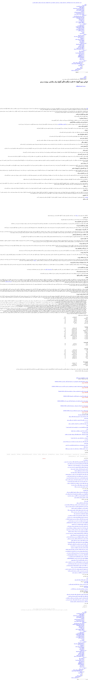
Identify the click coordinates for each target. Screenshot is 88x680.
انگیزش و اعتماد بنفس (80, 27)
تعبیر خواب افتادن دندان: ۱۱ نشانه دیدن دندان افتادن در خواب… (77, 483)
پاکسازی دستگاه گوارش (62, 124)
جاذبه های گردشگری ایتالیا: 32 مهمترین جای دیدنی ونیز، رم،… (77, 467)
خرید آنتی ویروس (13, 454)
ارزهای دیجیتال (81, 61)
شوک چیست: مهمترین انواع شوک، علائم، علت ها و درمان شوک (77, 594)
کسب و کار (84, 5)
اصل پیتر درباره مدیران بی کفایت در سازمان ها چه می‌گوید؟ (78, 570)
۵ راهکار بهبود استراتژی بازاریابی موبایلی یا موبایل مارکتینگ (78, 531)
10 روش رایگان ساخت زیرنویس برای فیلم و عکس (79, 540)
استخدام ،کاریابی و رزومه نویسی (78, 8)
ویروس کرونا (81, 42)
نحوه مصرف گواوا (79, 377)
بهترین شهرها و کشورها (80, 44)
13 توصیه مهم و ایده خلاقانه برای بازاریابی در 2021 (79, 567)
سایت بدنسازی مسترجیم (76, 454)
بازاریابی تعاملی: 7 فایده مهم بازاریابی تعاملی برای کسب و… (78, 515)
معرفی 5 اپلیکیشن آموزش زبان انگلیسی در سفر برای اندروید (78, 495)
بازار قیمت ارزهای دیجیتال (77, 62)
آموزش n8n (61, 454)
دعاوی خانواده (19, 454)
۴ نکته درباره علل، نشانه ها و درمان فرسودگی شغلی (79, 535)
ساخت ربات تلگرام (44, 454)
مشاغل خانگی (81, 7)
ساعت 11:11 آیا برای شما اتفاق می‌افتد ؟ (81, 470)
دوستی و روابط (81, 18)
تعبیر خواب (82, 20)
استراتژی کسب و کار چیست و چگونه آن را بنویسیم (79, 547)
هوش (83, 32)
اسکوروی (86, 197)
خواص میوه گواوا (85, 377)
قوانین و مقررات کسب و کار (79, 14)
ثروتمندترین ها (81, 658)
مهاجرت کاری (81, 45)
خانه (85, 4)
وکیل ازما (39, 454)
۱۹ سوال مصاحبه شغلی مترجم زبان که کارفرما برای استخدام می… (76, 551)
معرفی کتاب (82, 24)
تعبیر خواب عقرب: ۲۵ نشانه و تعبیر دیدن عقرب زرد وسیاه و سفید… (76, 474)
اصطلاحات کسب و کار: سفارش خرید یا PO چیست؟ (79, 545)
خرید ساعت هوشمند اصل (51, 454)
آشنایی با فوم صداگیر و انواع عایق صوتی (81, 579)
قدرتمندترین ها (81, 53)
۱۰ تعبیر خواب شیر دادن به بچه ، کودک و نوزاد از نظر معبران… (77, 481)
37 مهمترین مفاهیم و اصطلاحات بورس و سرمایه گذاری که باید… (77, 536)
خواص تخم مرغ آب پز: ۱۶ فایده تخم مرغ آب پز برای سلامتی (78, 465)
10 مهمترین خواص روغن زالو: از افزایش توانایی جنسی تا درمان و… (77, 599)
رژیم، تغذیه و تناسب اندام (79, 39)
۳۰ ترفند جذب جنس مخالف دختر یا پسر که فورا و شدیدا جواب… (77, 476)
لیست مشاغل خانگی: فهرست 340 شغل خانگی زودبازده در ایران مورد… (76, 461)
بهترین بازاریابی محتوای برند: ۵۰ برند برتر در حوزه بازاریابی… (78, 520)
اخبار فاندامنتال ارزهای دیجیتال (77, 63)
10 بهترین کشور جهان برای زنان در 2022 (81, 486)
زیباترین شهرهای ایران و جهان (79, 656)
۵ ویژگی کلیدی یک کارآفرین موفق (82, 502)
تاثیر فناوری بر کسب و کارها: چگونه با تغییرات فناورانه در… (78, 556)
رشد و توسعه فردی (80, 25)
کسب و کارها (77, 69)
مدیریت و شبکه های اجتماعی (79, 12)
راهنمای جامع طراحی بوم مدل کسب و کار (81, 513)
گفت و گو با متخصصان (80, 625)
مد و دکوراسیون (81, 19)
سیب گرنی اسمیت (8, 281)
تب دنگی (76, 215)
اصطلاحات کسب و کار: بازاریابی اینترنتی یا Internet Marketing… (77, 558)
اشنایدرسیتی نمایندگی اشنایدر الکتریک (27, 454)
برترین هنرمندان (81, 54)
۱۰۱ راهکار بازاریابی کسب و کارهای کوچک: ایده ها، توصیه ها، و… (77, 565)
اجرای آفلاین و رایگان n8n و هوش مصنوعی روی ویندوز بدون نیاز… (77, 533)
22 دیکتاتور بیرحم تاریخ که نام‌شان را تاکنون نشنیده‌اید (79, 601)
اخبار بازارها (82, 64)
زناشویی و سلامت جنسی (80, 21)
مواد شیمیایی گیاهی (48, 269)
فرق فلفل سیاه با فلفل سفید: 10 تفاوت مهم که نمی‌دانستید (78, 596)
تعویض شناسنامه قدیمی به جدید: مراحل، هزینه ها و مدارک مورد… (77, 477)
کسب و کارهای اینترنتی (80, 10)
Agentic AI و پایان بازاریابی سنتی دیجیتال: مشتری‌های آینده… (78, 563)
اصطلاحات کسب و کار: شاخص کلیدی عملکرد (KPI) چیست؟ (78, 542)
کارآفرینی (82, 11)
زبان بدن (82, 31)
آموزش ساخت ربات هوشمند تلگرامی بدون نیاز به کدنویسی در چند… (76, 561)
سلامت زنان (82, 41)
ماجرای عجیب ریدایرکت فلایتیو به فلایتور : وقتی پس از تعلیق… (77, 538)
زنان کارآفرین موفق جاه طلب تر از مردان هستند (80, 524)
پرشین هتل (57, 454)
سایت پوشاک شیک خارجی (68, 454)
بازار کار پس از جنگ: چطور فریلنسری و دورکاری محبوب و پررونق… (76, 506)
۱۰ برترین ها (82, 58)
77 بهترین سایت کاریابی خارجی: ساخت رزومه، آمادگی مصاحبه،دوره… (76, 504)
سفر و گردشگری (83, 43)
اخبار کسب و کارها (75, 70)
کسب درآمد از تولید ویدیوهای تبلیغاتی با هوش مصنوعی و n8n (78, 510)
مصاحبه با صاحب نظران (80, 29)
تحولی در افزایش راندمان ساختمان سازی (81, 497)
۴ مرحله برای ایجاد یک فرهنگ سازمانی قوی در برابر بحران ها (78, 517)
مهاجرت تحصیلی (81, 46)
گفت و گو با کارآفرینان (80, 6)
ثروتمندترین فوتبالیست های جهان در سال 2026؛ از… (79, 588)
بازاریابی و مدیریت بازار (80, 13)
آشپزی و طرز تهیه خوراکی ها (83, 414)
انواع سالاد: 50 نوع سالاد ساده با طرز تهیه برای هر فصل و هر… (77, 463)
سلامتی (84, 34)
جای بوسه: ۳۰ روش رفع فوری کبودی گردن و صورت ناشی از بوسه (77, 479)
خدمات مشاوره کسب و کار (84, 454)
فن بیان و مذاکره (81, 30)
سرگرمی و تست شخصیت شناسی (78, 624)
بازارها (85, 60)
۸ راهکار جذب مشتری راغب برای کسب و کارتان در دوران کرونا (77, 529)
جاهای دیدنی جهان (81, 47)
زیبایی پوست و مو (81, 37)
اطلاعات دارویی (81, 40)
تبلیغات (85, 605)
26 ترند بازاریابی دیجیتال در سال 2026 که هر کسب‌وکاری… (78, 584)
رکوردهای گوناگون (81, 56)
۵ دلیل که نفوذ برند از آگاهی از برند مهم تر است (80, 572)
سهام (81, 67)
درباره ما (84, 606)
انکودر (78, 456)
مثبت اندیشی (82, 33)
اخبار (87, 425)
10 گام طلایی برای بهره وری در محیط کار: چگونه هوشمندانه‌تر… (77, 554)
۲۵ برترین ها (82, 59)
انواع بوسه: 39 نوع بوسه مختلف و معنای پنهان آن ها (79, 472)
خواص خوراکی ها (81, 35)
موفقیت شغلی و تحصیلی (80, 26)
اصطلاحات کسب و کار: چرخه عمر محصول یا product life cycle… (77, 522)
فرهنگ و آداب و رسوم (80, 655)
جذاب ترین (86, 421)
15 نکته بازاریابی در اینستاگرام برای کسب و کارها (80, 508)
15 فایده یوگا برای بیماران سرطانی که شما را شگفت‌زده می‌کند (77, 492)
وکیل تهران (8, 454)
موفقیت (84, 23)
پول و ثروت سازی (81, 28)
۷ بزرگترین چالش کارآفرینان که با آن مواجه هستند (79, 560)
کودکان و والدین (81, 22)
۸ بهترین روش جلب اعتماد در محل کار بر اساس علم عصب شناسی (76, 549)
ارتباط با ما (84, 607)
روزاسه (35, 260)
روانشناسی (82, 38)
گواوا (87, 108)
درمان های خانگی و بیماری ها (79, 36)
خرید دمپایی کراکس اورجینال (83, 456)
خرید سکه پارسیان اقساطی (72, 456)
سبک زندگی (86, 418)
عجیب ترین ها (81, 51)
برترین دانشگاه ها (81, 55)
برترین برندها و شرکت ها (80, 52)
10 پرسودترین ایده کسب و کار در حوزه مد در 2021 (79, 511)
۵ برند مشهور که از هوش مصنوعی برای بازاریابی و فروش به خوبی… (76, 569)
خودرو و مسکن (79, 68)
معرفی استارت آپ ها (80, 9)
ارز (81, 66)
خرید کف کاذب (35, 454)
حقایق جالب (82, 57)
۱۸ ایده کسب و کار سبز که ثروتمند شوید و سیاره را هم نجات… (77, 526)
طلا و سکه (80, 65)
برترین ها (84, 657)
